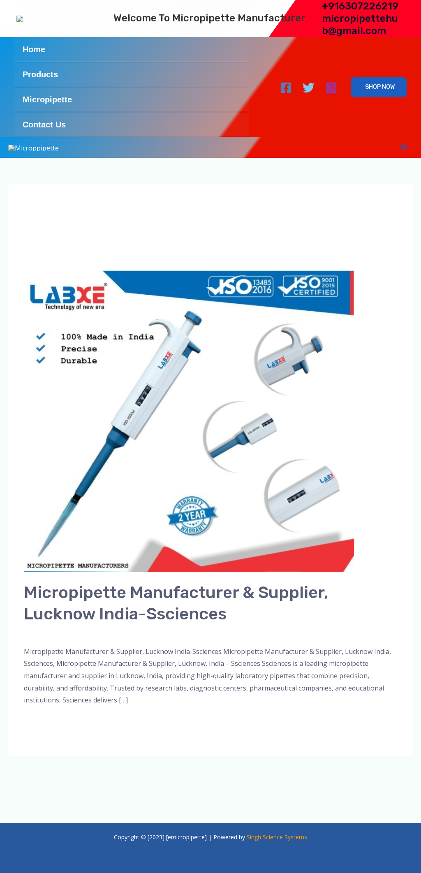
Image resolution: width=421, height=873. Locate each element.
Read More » (43, 721)
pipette (298, 632)
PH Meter (269, 632)
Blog (92, 632)
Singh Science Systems (277, 837)
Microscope (233, 632)
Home (34, 49)
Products (40, 74)
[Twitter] (308, 88)
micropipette (192, 632)
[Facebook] (286, 88)
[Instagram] (331, 88)
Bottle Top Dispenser (135, 632)
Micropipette (47, 99)
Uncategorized (335, 632)
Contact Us (44, 124)
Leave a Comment (51, 632)
